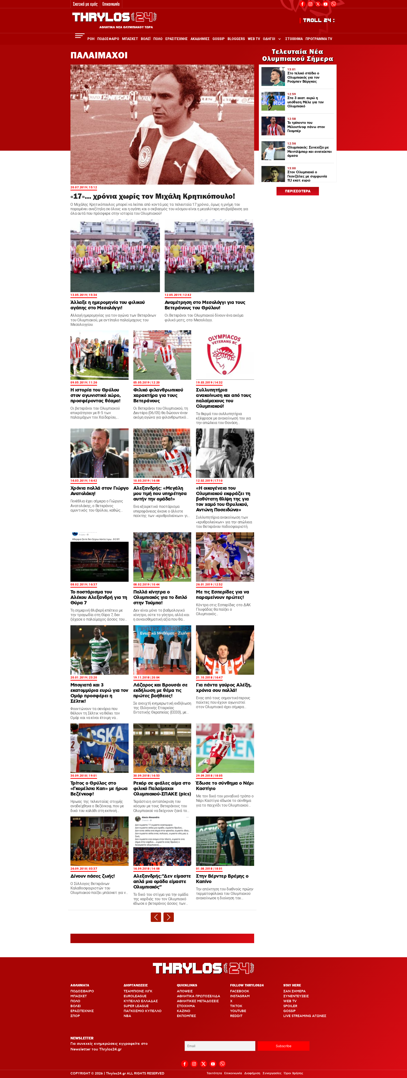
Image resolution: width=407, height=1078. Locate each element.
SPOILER (290, 1006)
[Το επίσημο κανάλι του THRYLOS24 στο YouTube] (325, 3)
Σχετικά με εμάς (85, 4)
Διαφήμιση (252, 1073)
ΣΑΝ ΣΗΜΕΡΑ (294, 991)
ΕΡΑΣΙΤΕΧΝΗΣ (82, 1011)
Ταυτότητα (214, 1073)
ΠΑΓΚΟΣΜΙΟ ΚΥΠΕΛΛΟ (143, 1011)
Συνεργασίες (272, 1073)
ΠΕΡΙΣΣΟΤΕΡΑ (298, 191)
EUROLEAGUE (135, 996)
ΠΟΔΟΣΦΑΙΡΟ (82, 991)
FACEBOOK (239, 991)
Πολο (158, 39)
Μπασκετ (130, 39)
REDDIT (236, 1016)
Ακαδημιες (200, 39)
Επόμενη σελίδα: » (168, 917)
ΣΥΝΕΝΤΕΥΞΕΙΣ (296, 996)
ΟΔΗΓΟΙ (269, 39)
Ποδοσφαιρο (108, 39)
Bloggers (236, 39)
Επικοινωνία (111, 4)
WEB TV (290, 1001)
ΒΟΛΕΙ (75, 1006)
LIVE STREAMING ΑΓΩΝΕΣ (304, 1016)
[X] (318, 4)
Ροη (90, 39)
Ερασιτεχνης (176, 39)
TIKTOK (236, 1006)
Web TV (254, 39)
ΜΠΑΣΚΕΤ (78, 996)
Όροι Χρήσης (293, 1073)
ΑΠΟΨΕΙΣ (185, 991)
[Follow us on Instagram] (310, 3)
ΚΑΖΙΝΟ (183, 1011)
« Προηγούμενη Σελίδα (156, 917)
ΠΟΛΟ (75, 1001)
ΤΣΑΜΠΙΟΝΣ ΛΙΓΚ (138, 991)
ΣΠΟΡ (75, 1016)
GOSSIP (289, 1011)
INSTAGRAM (240, 996)
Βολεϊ (146, 39)
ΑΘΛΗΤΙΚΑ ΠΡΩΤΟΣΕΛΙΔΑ (198, 996)
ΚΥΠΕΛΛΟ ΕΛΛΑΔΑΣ (141, 1001)
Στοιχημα (294, 39)
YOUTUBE (238, 1011)
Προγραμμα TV (318, 39)
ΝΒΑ (127, 1016)
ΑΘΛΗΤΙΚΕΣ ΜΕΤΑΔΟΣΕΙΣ (198, 1001)
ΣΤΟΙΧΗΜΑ (186, 1006)
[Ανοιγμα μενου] (80, 35)
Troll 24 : (319, 20)
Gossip (218, 39)
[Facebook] (302, 3)
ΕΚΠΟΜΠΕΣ (186, 1016)
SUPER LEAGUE (136, 1006)
